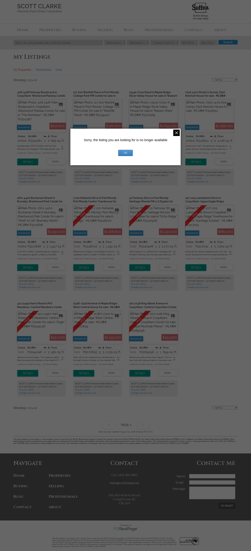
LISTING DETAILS (27, 162)
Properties (50, 29)
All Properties (22, 69)
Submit (227, 506)
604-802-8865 (26, 178)
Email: (180, 482)
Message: (179, 489)
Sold (58, 69)
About (220, 29)
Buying (79, 29)
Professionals (159, 29)
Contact (193, 29)
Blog (129, 29)
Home (22, 29)
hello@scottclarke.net (29, 181)
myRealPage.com (125, 529)
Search (228, 42)
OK (125, 152)
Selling (105, 29)
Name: (181, 476)
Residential (43, 69)
